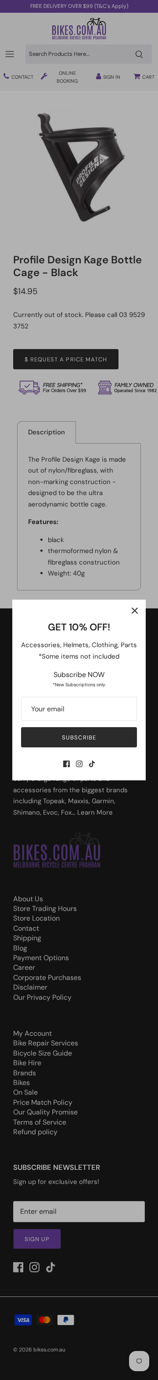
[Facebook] (66, 764)
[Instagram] (79, 764)
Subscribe (79, 737)
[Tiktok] (92, 764)
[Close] (134, 610)
